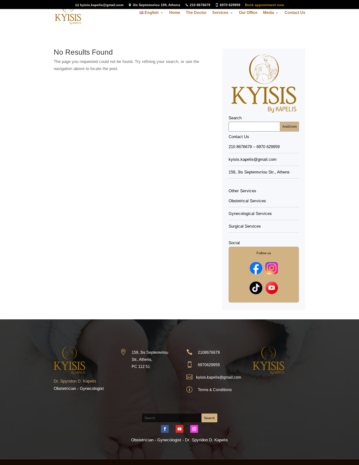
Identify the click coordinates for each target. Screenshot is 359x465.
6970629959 (209, 365)
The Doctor (196, 13)
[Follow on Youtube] (179, 429)
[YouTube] (271, 288)
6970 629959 (229, 5)
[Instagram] (271, 268)
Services (220, 13)
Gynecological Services (250, 213)
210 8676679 (199, 5)
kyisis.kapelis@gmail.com (101, 5)
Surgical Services (245, 226)
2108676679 (209, 352)
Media (268, 13)
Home (174, 13)
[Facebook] (256, 268)
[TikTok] (256, 288)
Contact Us (295, 13)
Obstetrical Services (247, 201)
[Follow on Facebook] (165, 429)
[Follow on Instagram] (194, 429)
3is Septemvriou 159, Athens (156, 5)
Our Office (248, 13)
